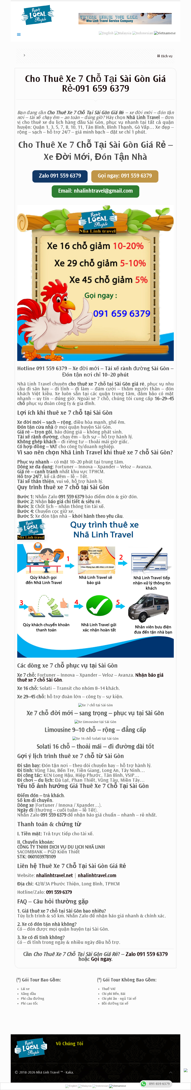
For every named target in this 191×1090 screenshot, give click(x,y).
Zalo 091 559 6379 (60, 176)
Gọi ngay (101, 959)
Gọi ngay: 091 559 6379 (125, 176)
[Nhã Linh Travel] (38, 15)
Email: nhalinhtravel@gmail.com (95, 191)
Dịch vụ (166, 56)
